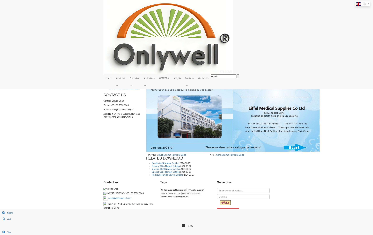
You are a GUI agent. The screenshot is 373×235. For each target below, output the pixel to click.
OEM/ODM (164, 78)
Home (108, 78)
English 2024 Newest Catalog (165, 163)
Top (9, 232)
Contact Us (203, 78)
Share (10, 212)
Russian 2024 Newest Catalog (172, 154)
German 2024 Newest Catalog (230, 154)
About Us (120, 78)
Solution (189, 78)
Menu (190, 225)
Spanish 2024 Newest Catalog (166, 171)
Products (134, 78)
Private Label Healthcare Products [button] (174, 196)
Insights (177, 78)
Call (9, 219)
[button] (124, 78)
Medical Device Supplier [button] (171, 193)
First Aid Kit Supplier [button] (196, 190)
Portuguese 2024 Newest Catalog (167, 174)
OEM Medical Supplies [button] (191, 193)
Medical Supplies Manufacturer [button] (173, 190)
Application (149, 78)
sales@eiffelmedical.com (119, 197)
